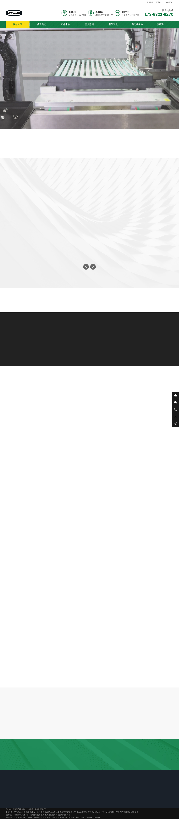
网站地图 (150, 2)
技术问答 (88, 561)
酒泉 (46, 815)
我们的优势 (137, 24)
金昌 (50, 815)
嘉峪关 (54, 815)
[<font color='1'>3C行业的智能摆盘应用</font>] (146, 469)
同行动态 (72, 800)
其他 (130, 406)
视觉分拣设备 (102, 198)
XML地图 (88, 818)
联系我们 (159, 2)
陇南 (35, 815)
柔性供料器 (80, 818)
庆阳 (27, 815)
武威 (20, 815)
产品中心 (65, 24)
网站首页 (17, 24)
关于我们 (41, 24)
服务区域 (169, 2)
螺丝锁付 (113, 406)
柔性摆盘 (71, 406)
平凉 (31, 815)
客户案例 (89, 24)
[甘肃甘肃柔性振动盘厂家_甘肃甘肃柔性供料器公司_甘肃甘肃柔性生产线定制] (14, 13)
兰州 (42, 815)
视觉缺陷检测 (76, 198)
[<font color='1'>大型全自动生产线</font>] (146, 428)
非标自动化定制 (129, 198)
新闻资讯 (113, 24)
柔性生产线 (155, 198)
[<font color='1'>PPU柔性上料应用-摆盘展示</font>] (89, 469)
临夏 (38, 815)
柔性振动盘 (24, 198)
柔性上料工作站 (49, 198)
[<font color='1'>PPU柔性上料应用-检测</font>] (89, 428)
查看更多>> (89, 501)
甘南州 (60, 815)
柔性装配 (92, 406)
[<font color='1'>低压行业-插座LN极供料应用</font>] (33, 428)
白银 (68, 815)
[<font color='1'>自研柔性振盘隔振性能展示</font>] (33, 469)
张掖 (16, 815)
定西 (64, 815)
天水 (23, 815)
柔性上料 (51, 406)
